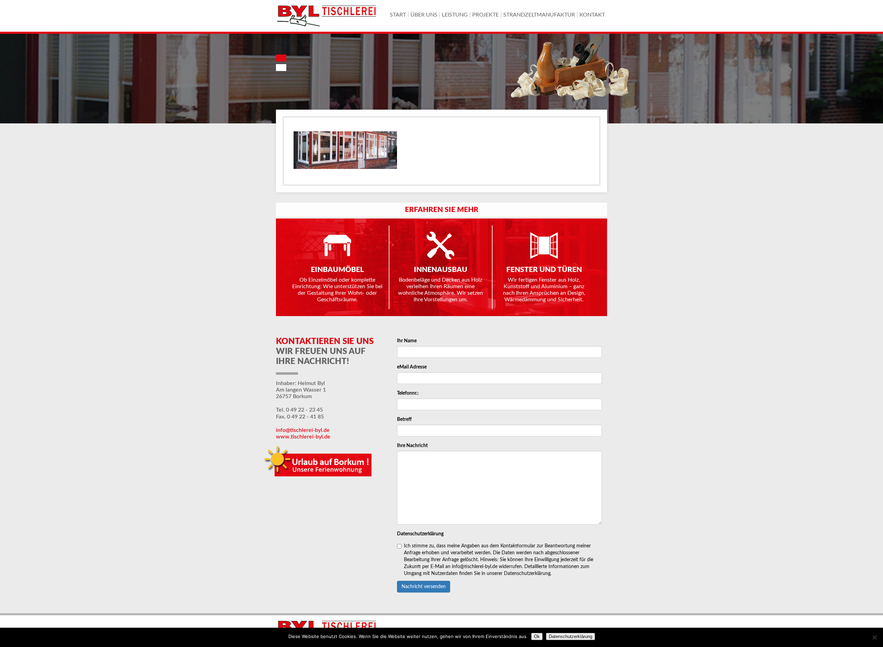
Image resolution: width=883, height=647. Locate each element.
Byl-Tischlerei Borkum (327, 15)
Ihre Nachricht (412, 445)
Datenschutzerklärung (420, 534)
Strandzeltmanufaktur (539, 15)
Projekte (485, 15)
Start (398, 15)
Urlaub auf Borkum (319, 463)
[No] (874, 637)
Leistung (455, 15)
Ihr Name (407, 340)
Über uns (423, 15)
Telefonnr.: (408, 393)
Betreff (404, 419)
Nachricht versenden (423, 586)
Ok (537, 636)
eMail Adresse (412, 367)
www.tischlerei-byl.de (303, 436)
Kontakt (592, 15)
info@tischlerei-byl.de (303, 430)
